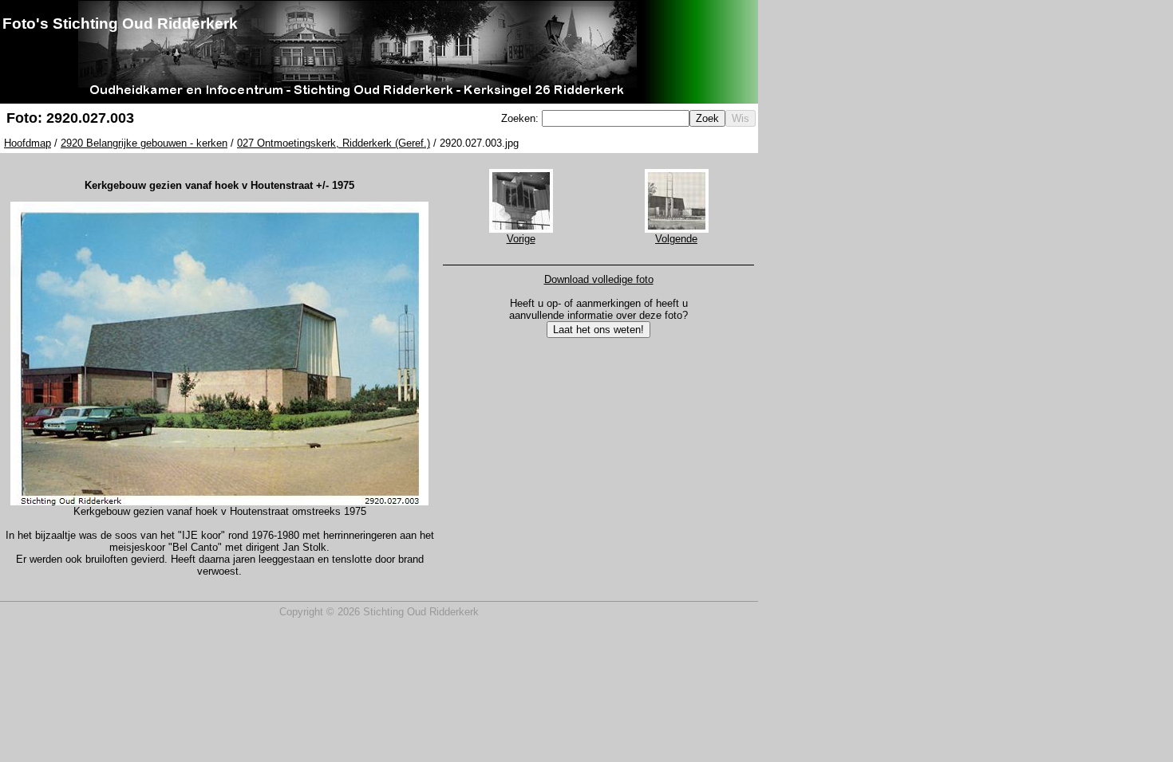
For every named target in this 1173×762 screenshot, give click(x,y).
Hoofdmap (27, 143)
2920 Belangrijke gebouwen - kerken (144, 143)
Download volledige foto (599, 279)
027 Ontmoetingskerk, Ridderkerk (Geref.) (333, 143)
